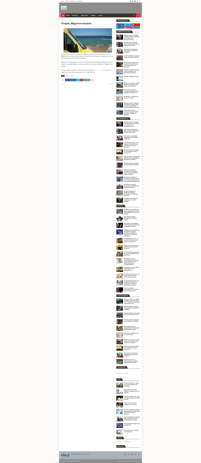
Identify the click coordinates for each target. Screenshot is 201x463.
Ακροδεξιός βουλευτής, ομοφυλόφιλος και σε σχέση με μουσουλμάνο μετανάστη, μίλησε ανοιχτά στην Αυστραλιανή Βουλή (131, 261)
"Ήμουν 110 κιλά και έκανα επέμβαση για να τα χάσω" (130, 403)
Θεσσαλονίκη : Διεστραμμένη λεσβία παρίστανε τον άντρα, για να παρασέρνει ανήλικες (132, 225)
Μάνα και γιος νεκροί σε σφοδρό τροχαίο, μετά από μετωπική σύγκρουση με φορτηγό (132, 84)
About (67, 1)
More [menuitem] (100, 15)
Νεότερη (64, 84)
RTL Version (80, 1)
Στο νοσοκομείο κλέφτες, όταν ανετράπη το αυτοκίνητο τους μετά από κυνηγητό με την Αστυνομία (131, 65)
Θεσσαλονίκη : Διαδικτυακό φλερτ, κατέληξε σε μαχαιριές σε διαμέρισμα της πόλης (131, 44)
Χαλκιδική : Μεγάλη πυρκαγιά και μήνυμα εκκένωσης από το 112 (132, 56)
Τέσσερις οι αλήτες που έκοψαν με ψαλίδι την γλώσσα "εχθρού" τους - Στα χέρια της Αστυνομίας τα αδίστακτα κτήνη (132, 301)
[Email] (88, 80)
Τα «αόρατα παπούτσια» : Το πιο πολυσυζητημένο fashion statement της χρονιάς (132, 275)
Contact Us (73, 1)
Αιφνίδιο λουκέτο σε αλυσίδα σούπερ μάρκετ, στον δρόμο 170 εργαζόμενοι (132, 308)
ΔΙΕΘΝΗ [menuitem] (93, 15)
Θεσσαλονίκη (126, 441)
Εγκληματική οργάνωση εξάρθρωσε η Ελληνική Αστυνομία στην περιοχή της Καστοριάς (131, 193)
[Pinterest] (81, 80)
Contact (130, 461)
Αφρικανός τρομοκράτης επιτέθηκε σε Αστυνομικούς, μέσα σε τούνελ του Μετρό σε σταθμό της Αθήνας (131, 172)
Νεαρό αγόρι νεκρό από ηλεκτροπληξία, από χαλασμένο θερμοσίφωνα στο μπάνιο (131, 328)
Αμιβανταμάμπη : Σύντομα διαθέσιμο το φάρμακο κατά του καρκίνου (131, 391)
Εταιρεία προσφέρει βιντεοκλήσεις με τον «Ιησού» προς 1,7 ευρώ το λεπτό (131, 289)
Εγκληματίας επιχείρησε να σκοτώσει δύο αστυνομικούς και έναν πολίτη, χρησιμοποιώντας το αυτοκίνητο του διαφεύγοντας (132, 179)
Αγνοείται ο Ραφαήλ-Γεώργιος (131, 76)
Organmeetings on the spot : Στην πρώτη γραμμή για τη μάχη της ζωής (132, 398)
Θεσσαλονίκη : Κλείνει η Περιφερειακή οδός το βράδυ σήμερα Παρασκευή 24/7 (131, 361)
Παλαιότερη (111, 84)
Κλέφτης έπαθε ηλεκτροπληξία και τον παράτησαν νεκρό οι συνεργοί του (131, 151)
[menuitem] (63, 15)
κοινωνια (71, 76)
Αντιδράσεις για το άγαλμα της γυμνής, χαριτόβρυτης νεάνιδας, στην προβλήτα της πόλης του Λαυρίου (132, 212)
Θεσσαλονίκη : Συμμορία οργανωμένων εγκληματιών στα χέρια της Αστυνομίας (131, 186)
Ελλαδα (70, 20)
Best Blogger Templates (73, 461)
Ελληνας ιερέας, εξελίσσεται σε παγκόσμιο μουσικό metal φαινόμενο (131, 247)
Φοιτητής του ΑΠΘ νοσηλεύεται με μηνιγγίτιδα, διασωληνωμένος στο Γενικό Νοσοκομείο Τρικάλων (132, 412)
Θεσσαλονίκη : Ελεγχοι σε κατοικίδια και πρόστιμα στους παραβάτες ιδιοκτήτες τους (131, 91)
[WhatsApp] (85, 80)
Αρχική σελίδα (64, 20)
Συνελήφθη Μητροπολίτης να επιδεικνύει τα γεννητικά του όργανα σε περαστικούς (131, 240)
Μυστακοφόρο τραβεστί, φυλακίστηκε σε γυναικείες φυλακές (130, 218)
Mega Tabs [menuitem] (84, 15)
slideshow (119, 441)
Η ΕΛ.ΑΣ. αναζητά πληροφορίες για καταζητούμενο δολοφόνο (131, 164)
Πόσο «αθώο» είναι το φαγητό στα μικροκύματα (131, 431)
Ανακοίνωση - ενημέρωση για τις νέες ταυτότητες (131, 97)
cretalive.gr (99, 70)
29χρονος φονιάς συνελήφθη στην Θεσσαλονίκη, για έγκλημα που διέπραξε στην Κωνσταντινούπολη (131, 37)
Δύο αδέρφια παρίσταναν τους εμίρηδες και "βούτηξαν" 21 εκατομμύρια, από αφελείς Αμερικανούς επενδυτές (131, 283)
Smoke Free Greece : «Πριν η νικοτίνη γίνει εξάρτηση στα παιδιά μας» (131, 384)
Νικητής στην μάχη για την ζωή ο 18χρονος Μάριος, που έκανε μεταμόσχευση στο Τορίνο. (132, 418)
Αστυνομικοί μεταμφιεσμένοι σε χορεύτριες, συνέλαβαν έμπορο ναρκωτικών (131, 253)
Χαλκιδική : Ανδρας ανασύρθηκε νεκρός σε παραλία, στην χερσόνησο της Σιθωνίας (131, 71)
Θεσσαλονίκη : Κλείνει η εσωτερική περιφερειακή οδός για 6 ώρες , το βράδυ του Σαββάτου (131, 112)
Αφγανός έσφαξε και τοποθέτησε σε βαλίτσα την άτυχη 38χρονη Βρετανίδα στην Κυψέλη (132, 158)
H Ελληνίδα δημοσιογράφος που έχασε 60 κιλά (132, 424)
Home (62, 1)
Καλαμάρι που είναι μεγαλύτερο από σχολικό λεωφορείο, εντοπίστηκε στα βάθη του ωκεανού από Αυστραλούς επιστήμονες (131, 233)
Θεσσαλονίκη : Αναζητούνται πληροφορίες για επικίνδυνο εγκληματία (131, 51)
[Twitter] (78, 80)
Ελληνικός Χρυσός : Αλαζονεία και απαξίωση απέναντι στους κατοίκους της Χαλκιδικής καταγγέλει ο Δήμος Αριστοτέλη (131, 105)
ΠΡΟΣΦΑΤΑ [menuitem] (75, 15)
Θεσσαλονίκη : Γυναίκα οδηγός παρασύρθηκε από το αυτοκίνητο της (131, 269)
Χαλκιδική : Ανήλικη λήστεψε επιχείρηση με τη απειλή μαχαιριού (131, 200)
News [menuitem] (67, 15)
